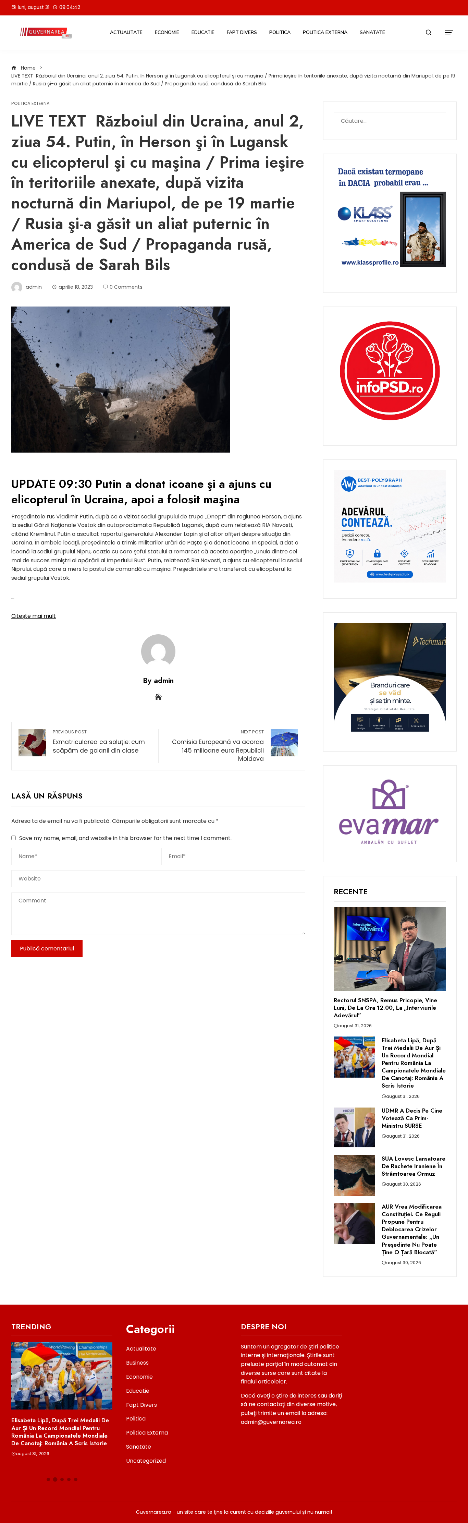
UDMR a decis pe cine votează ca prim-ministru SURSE (412, 1118)
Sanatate (372, 32)
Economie (167, 32)
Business (137, 1363)
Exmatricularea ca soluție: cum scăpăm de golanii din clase (99, 742)
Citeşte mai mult (33, 616)
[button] (48, 1479)
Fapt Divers (242, 32)
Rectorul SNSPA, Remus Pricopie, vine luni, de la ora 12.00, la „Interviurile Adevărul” (385, 1007)
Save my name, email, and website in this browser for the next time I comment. (125, 838)
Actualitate (126, 32)
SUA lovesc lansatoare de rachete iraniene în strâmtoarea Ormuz (413, 1166)
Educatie (203, 32)
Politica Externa (325, 32)
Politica (280, 32)
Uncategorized (146, 1461)
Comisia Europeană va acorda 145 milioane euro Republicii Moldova (218, 746)
